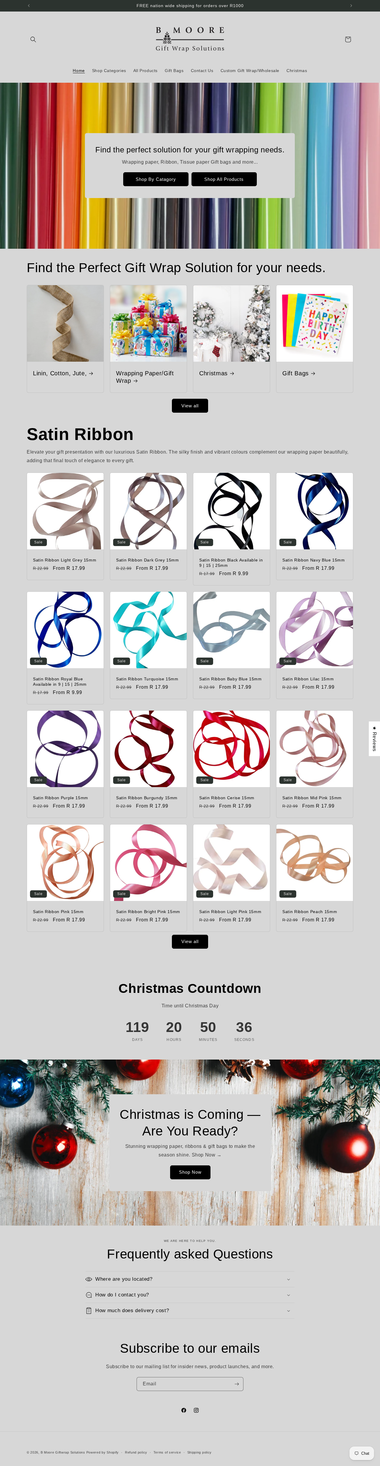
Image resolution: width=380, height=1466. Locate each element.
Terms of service (167, 1452)
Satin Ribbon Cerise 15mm (226, 797)
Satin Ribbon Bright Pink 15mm (148, 911)
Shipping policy (199, 1452)
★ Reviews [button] (374, 738)
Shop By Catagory (156, 179)
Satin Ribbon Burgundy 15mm (147, 797)
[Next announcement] (351, 5)
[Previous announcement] (28, 5)
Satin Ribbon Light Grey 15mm (64, 560)
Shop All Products (224, 179)
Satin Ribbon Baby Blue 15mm (230, 679)
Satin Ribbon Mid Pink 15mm (312, 797)
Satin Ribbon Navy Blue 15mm (313, 560)
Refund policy (136, 1452)
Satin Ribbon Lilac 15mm (308, 679)
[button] (33, 39)
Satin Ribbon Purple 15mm (60, 797)
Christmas (213, 373)
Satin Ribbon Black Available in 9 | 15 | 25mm (231, 563)
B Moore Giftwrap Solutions (63, 1452)
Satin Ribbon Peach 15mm (309, 911)
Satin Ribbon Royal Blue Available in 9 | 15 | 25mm (60, 682)
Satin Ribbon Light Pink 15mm (230, 911)
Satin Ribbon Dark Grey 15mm (147, 560)
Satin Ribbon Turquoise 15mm (147, 679)
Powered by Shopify (102, 1452)
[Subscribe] (236, 1384)
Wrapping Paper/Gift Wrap (145, 377)
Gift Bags (295, 373)
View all (190, 405)
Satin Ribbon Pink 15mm (58, 911)
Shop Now (190, 1172)
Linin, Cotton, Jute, (60, 373)
